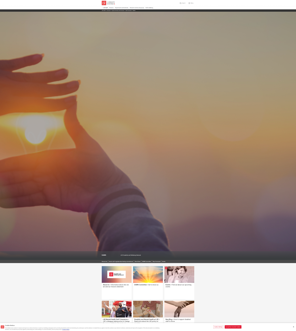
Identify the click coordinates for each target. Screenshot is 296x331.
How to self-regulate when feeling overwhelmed (121, 261)
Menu (192, 3)
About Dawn (138, 261)
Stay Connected (156, 261)
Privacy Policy (65, 329)
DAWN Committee (146, 261)
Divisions (111, 7)
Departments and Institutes (121, 7)
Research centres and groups (137, 7)
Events (163, 261)
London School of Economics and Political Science (108, 3)
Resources (104, 261)
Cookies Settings (218, 326)
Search (183, 3)
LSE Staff (105, 7)
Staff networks (128, 10)
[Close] (293, 327)
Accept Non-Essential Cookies (233, 326)
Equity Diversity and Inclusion (118, 10)
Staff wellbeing (149, 7)
